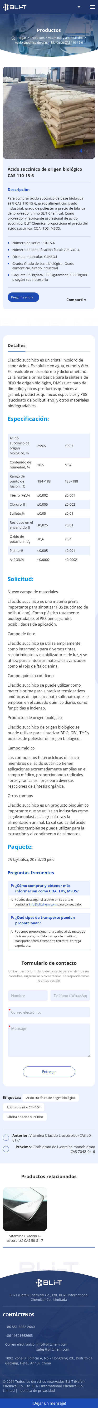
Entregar (49, 1071)
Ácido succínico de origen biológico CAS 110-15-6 (49, 42)
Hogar (21, 37)
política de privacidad (37, 1390)
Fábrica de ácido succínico (25, 1117)
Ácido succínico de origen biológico (50, 1098)
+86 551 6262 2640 (20, 1326)
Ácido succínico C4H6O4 (23, 1107)
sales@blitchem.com (52, 1349)
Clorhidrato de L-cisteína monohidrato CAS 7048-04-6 (55, 1149)
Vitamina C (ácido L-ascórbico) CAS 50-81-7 (52, 1137)
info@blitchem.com (43, 904)
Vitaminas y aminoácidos (65, 37)
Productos (37, 37)
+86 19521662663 (19, 1335)
